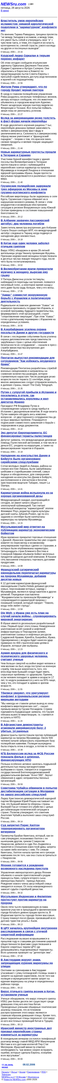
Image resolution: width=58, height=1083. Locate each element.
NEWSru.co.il (8, 1077)
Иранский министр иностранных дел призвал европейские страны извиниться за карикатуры (26, 1031)
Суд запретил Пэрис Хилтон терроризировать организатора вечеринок (23, 828)
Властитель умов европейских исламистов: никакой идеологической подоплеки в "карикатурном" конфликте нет (29, 25)
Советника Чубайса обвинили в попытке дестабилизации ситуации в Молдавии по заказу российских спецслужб (29, 791)
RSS (43, 1072)
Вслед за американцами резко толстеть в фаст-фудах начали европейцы (28, 119)
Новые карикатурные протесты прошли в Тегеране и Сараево (28, 153)
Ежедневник (33, 1072)
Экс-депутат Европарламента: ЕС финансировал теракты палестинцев (26, 434)
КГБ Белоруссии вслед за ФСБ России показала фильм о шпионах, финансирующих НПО (27, 757)
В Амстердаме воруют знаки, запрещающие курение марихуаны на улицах (27, 963)
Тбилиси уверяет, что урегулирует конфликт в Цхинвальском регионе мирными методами (25, 696)
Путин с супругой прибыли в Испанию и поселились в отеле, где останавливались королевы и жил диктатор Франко (28, 397)
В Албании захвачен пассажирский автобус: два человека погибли (25, 222)
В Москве (21, 1077)
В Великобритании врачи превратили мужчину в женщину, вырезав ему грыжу (27, 272)
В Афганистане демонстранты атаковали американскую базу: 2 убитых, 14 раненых (23, 728)
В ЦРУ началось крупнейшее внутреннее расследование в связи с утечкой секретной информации (29, 931)
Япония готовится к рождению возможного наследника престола (24, 867)
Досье (14, 1072)
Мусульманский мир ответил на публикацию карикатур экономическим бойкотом (28, 530)
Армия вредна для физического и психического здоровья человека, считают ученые (24, 656)
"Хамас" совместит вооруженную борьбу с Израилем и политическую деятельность (26, 298)
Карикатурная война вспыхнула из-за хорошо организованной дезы (27, 494)
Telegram (6, 1074)
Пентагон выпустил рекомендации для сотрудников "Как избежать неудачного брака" (28, 361)
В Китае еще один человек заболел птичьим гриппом (25, 245)
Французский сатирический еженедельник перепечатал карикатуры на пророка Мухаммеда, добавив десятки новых (28, 574)
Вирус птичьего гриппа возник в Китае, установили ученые (28, 993)
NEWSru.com (13, 4)
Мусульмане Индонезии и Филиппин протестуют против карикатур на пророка (26, 900)
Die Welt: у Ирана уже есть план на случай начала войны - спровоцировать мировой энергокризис (28, 616)
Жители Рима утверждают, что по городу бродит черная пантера (24, 88)
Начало (5, 1072)
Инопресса (33, 1077)
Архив (22, 1072)
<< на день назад (7, 1065)
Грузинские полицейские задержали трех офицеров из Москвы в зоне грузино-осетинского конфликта (26, 189)
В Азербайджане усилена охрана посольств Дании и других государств (27, 331)
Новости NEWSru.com (15, 1079)
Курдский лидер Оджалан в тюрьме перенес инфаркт (25, 57)
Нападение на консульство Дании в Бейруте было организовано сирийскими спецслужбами (25, 459)
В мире (5, 10)
